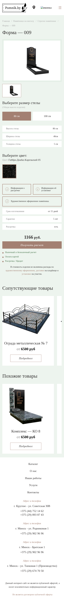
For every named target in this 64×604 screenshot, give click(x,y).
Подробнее (26, 358)
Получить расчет (32, 245)
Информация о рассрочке (18, 189)
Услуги (33, 485)
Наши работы (33, 478)
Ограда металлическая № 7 (26, 343)
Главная (6, 21)
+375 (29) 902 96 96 (32, 533)
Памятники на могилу (23, 21)
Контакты (33, 492)
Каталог (33, 464)
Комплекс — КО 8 (25, 431)
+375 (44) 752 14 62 (32, 511)
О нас (33, 471)
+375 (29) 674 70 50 (32, 570)
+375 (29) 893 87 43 (32, 514)
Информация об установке (48, 189)
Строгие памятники (47, 21)
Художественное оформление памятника (30, 201)
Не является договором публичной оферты (32, 594)
